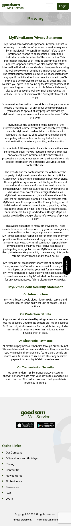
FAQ (8, 493)
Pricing (10, 464)
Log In (9, 498)
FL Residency (14, 481)
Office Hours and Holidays (22, 458)
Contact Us (12, 470)
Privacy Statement (22, 519)
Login (62, 6)
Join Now (66, 265)
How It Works (14, 475)
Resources (12, 487)
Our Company (14, 452)
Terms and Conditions (47, 519)
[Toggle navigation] (49, 6)
